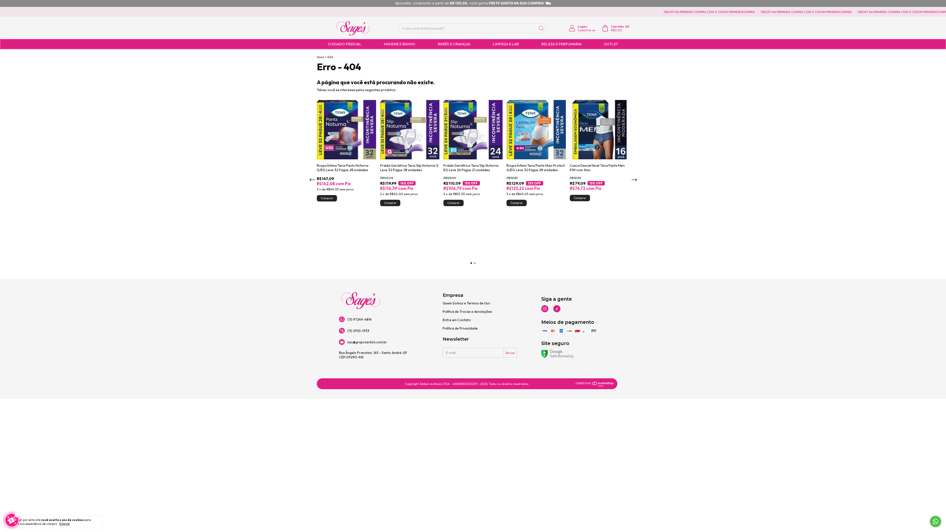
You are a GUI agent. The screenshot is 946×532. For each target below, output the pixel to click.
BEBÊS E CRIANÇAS (454, 44)
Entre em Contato (457, 320)
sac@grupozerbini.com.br (367, 342)
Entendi (64, 524)
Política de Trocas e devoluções (467, 311)
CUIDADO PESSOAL (344, 44)
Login (582, 26)
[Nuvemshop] (595, 386)
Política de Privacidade (460, 328)
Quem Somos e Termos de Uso (466, 303)
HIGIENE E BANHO (399, 44)
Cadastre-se (586, 30)
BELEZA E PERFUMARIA (561, 44)
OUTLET (611, 44)
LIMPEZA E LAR (506, 44)
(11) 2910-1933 (358, 331)
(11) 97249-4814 (359, 319)
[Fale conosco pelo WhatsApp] (935, 521)
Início (320, 57)
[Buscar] (541, 28)
